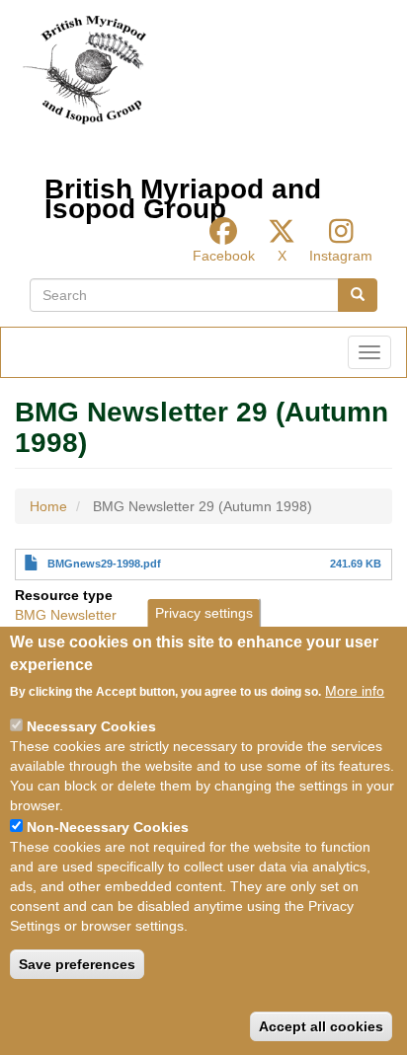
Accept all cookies (321, 1026)
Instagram (340, 256)
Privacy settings (204, 613)
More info (354, 691)
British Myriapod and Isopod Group (182, 194)
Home (48, 506)
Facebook (224, 256)
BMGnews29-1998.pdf (104, 563)
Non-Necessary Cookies (108, 827)
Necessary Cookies (91, 726)
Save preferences (77, 964)
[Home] (84, 70)
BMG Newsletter (66, 615)
